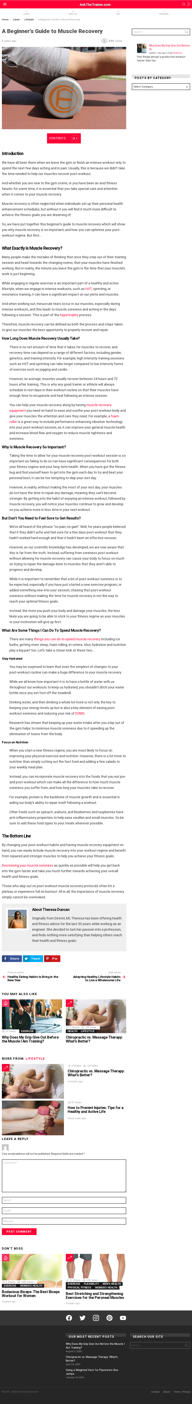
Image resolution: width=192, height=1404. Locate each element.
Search (186, 33)
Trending (164, 14)
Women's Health (31, 1285)
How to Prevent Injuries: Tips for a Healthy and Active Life (96, 1109)
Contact (155, 1391)
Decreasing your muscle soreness (27, 865)
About (166, 1391)
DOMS (79, 713)
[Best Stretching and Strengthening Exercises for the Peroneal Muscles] (96, 1271)
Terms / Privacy (182, 1391)
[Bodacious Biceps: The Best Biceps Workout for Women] (32, 1271)
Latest (26, 14)
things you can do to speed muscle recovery (67, 639)
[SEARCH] (183, 4)
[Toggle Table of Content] (72, 138)
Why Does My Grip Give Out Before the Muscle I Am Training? (30, 1039)
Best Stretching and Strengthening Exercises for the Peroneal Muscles (95, 1295)
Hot (118, 14)
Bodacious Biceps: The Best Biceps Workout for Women (31, 1294)
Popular (73, 14)
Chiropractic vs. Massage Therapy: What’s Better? (94, 1039)
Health (72, 1031)
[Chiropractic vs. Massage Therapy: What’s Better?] (96, 1016)
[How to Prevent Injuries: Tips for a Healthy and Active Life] (33, 1118)
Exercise (27, 1031)
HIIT (89, 289)
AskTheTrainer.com (95, 5)
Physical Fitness (79, 1287)
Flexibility (91, 1283)
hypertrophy (69, 315)
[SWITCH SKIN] (188, 4)
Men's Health (112, 1283)
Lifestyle (87, 1031)
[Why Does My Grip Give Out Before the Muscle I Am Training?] (32, 1016)
